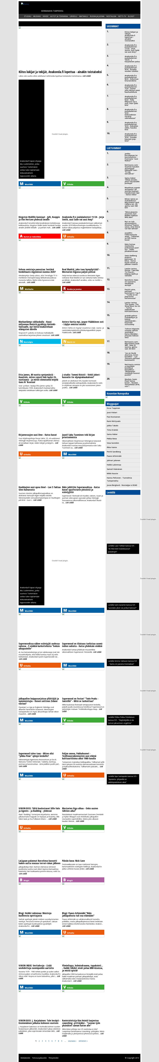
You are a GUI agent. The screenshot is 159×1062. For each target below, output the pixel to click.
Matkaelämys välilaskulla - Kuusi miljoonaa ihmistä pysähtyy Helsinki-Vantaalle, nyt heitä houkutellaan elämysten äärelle (37, 325)
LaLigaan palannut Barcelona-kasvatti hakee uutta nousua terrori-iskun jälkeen (39, 862)
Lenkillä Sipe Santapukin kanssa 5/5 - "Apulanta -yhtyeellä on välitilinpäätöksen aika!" (123, 779)
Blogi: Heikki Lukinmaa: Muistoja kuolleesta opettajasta (35, 914)
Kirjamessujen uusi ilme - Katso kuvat (38, 434)
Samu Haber (112, 434)
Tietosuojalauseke (39, 1058)
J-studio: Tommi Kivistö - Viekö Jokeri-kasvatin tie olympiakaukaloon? (81, 376)
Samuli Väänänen (114, 469)
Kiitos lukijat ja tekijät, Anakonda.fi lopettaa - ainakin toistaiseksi (60, 72)
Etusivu (27, 16)
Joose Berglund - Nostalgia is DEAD (122, 485)
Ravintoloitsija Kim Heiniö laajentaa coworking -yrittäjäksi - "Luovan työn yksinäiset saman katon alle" (81, 1023)
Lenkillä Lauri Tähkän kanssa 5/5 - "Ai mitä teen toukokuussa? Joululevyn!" (121, 549)
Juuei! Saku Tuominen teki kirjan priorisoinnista (78, 436)
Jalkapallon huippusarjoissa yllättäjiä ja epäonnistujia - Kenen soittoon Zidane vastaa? (39, 701)
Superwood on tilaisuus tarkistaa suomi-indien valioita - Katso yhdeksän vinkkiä (82, 645)
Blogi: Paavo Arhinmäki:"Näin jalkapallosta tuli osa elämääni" (78, 914)
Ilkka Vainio (112, 447)
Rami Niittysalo (113, 421)
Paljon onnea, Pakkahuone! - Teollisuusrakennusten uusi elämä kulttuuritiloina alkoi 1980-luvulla (79, 756)
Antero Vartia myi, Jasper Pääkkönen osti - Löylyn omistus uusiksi (83, 323)
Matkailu (83, 16)
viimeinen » (83, 1041)
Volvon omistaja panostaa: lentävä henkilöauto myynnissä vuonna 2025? (37, 271)
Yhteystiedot (53, 1058)
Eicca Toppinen (113, 408)
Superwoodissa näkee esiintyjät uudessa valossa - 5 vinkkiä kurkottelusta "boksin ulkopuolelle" (39, 646)
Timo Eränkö (112, 430)
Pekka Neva (112, 438)
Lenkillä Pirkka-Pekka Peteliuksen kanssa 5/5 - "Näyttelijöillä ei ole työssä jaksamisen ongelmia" (121, 720)
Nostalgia (111, 16)
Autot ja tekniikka (59, 16)
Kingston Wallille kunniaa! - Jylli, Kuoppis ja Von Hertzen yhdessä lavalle (39, 218)
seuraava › (72, 1041)
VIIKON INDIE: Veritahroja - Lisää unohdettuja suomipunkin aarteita (36, 967)
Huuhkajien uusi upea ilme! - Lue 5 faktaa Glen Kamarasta (40, 488)
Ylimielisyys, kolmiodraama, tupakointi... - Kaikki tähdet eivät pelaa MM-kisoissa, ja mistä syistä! (82, 968)
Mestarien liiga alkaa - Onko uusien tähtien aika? (80, 809)
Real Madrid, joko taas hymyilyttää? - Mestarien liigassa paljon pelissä (81, 271)
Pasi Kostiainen (113, 417)
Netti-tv (122, 16)
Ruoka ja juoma (97, 16)
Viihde (45, 16)
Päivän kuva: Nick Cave (73, 860)
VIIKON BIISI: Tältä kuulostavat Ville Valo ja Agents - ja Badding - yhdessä (39, 809)
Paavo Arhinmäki (114, 456)
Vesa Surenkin (113, 443)
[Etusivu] (25, 4)
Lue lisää (87, 76)
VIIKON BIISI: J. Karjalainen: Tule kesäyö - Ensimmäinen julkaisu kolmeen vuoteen (39, 1022)
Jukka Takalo (112, 425)
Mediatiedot (25, 1058)
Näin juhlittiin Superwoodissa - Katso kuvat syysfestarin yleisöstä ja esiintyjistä (81, 489)
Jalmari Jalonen (113, 460)
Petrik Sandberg (114, 451)
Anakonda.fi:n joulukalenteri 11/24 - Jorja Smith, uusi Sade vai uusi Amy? (83, 218)
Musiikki (37, 16)
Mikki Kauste (112, 473)
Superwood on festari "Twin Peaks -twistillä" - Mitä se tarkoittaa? (80, 700)
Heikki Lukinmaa (114, 465)
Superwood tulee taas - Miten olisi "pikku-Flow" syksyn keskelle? (36, 755)
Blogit (131, 16)
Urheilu (73, 16)
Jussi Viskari (112, 412)
